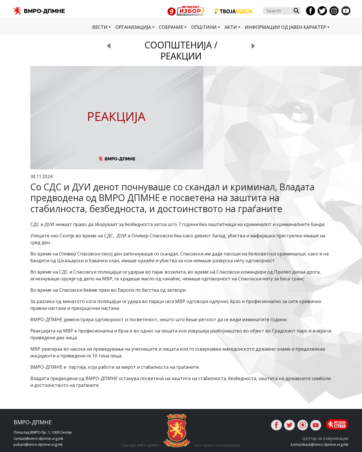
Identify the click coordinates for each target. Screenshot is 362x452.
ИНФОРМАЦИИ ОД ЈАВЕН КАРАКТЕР (285, 27)
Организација (133, 27)
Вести (99, 27)
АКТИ (231, 27)
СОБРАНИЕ (171, 27)
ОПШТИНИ (204, 27)
